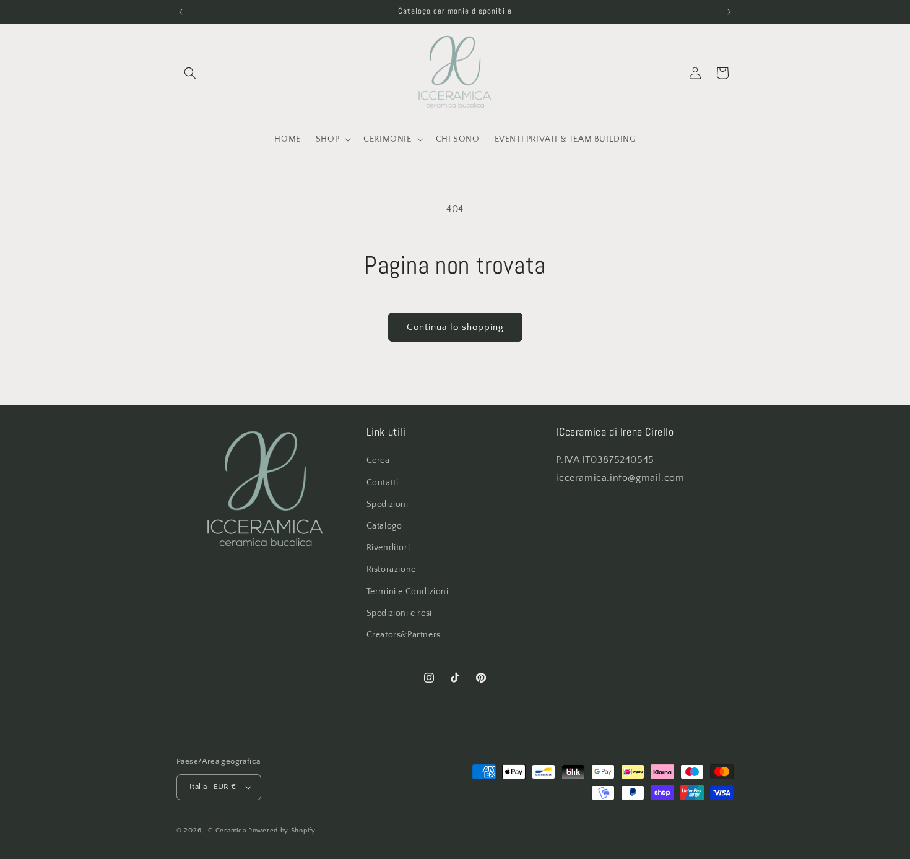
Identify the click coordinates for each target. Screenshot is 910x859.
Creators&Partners (403, 635)
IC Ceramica (226, 830)
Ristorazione (391, 569)
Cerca (378, 460)
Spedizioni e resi (399, 613)
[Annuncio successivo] (729, 12)
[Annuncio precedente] (180, 12)
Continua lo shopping (455, 327)
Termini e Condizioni (407, 592)
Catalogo (384, 526)
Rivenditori (388, 548)
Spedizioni (387, 504)
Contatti (382, 483)
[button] (190, 73)
